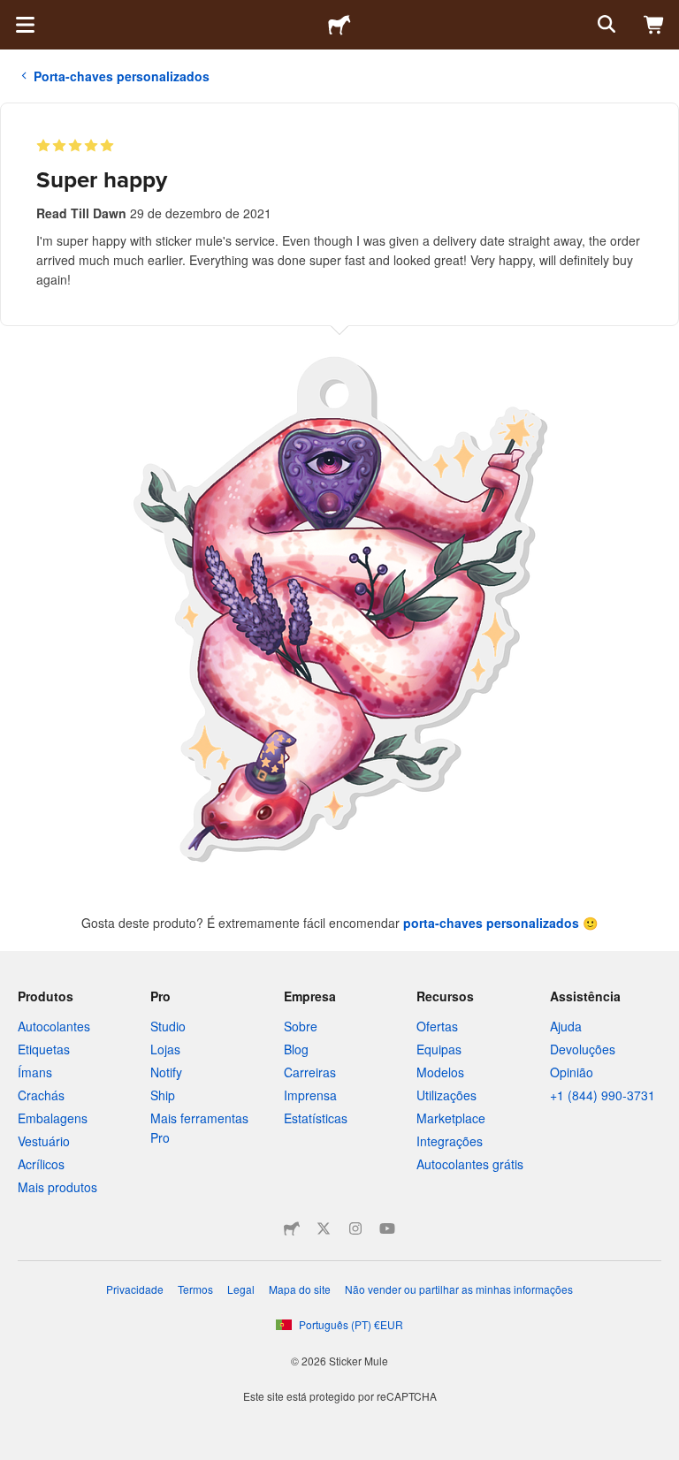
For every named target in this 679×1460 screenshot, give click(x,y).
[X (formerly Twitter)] (324, 1228)
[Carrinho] (654, 24)
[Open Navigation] (25, 24)
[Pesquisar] (604, 24)
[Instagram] (355, 1228)
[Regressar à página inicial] (339, 24)
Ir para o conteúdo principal (13, 13)
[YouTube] (387, 1228)
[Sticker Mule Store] (292, 1228)
